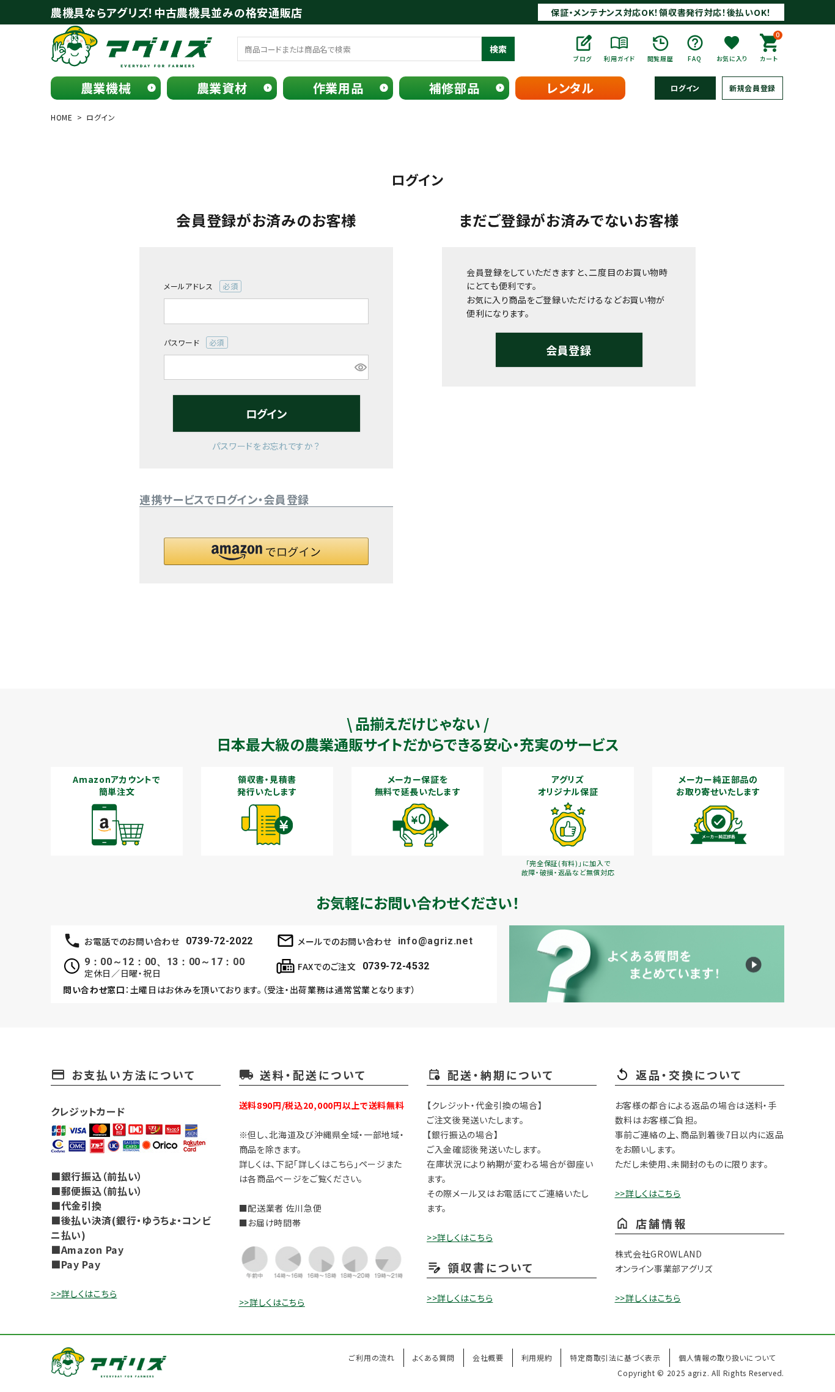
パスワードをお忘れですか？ (266, 446)
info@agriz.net (435, 941)
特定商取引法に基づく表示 (615, 1357)
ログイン (685, 88)
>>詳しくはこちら (84, 1293)
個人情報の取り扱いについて (727, 1357)
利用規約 (537, 1357)
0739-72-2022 (219, 941)
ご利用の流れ (371, 1357)
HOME (62, 117)
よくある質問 (434, 1357)
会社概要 (488, 1357)
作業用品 (338, 88)
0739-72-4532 (396, 966)
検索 (498, 49)
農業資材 (222, 88)
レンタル (570, 88)
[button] (266, 551)
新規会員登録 (752, 88)
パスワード (190, 343)
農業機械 (106, 88)
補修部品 (454, 88)
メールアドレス (197, 286)
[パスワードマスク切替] (359, 367)
